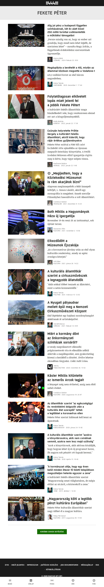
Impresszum (32, 565)
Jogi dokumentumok (70, 565)
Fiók (94, 584)
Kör (73, 584)
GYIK (7, 565)
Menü (10, 584)
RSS (97, 565)
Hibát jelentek (17, 565)
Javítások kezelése (49, 565)
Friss (52, 584)
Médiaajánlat (87, 565)
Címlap (31, 584)
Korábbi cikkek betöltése (52, 532)
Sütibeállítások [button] (53, 569)
